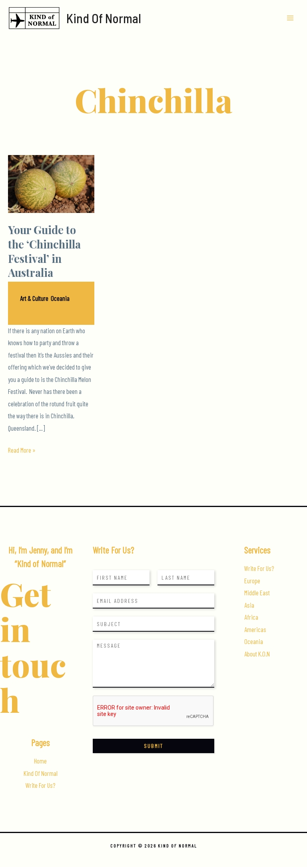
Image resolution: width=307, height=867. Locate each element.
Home (40, 761)
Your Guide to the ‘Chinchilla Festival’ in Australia (44, 251)
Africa (251, 617)
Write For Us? (40, 785)
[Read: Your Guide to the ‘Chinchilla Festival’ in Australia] (51, 183)
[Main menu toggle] (290, 18)
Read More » (22, 451)
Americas (255, 629)
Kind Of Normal (103, 18)
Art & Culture (34, 298)
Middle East (257, 593)
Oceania (60, 298)
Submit (153, 745)
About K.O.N (257, 654)
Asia (249, 605)
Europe (252, 581)
